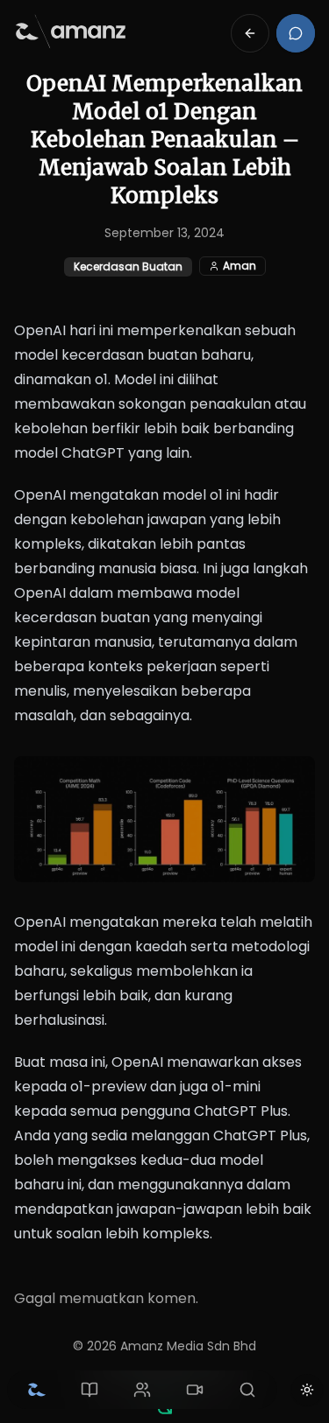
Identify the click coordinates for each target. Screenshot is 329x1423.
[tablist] (142, 1389)
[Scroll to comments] (295, 33)
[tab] (37, 1389)
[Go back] (250, 33)
